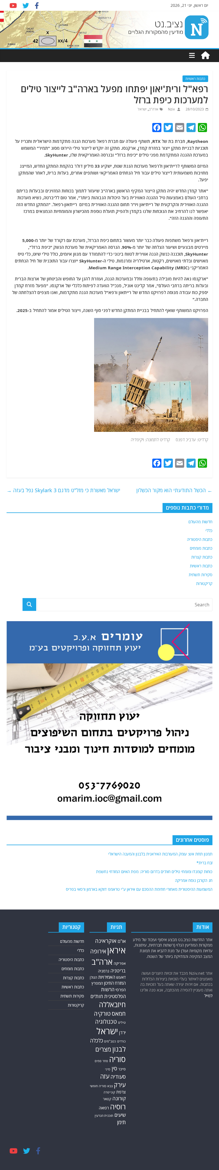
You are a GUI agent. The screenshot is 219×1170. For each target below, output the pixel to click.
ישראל (142, 109)
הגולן (93, 977)
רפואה (104, 1108)
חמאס (119, 1013)
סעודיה (118, 1076)
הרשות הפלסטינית (113, 992)
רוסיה (118, 1106)
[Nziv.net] (205, 55)
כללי (209, 530)
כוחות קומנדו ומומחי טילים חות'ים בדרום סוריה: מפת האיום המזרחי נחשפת (154, 871)
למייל (208, 995)
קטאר (107, 1099)
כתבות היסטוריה (199, 539)
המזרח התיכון (115, 983)
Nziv (171, 109)
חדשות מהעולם (200, 521)
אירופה (98, 951)
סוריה (117, 1059)
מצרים (103, 1049)
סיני (107, 1069)
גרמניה (103, 971)
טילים (122, 1022)
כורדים (121, 1041)
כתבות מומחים (201, 548)
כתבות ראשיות (195, 78)
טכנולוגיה (106, 1021)
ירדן (122, 1032)
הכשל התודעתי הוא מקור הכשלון (174, 490)
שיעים (120, 1115)
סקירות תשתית (200, 574)
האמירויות (106, 977)
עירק (120, 1085)
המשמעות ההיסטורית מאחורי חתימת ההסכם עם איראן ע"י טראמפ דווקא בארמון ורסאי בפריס (139, 889)
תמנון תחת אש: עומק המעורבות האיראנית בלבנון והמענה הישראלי (160, 854)
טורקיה (102, 1013)
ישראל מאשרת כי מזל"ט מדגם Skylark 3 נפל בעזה (63, 490)
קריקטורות (204, 583)
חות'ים (96, 996)
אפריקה (120, 963)
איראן (116, 950)
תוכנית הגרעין (104, 1115)
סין (114, 1068)
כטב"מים (110, 1041)
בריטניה (118, 970)
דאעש (121, 977)
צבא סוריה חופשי (101, 1086)
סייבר (122, 1069)
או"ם (121, 941)
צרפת (121, 1092)
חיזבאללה (112, 1004)
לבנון (119, 1049)
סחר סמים (101, 1061)
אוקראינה (105, 941)
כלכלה (96, 1040)
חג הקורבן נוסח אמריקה (193, 880)
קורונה (119, 1098)
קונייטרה (109, 1092)
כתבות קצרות (201, 557)
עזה (104, 1076)
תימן (121, 1122)
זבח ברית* (204, 862)
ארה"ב (153, 109)
